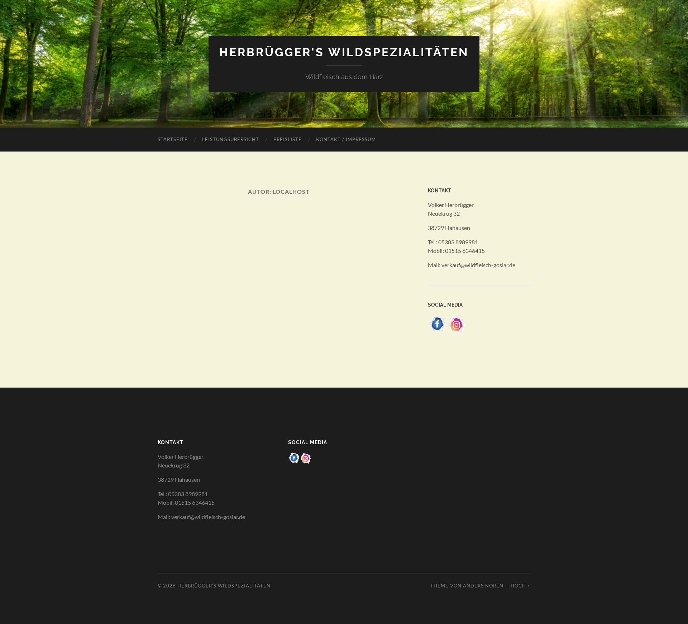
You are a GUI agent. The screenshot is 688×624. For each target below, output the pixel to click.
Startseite (173, 139)
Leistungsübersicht (230, 139)
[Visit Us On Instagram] (457, 331)
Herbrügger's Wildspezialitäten (344, 52)
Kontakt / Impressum (346, 139)
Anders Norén (483, 586)
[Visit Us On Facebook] (437, 331)
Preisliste (287, 139)
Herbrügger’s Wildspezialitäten (224, 586)
